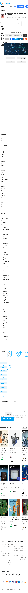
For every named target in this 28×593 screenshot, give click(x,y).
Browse (9, 414)
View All (25, 427)
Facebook (3, 574)
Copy (25, 35)
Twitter (6, 574)
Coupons (3, 557)
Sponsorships (17, 546)
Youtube (13, 574)
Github (3, 555)
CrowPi (22, 555)
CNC (22, 61)
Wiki (2, 551)
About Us (3, 544)
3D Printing (10, 61)
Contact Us (4, 546)
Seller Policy (17, 555)
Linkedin (9, 574)
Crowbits (22, 559)
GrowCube (23, 557)
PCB (10, 58)
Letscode (22, 561)
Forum (3, 548)
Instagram (16, 574)
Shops (2, 6)
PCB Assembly (22, 58)
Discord (19, 574)
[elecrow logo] (3, 3)
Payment (10, 551)
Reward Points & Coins (10, 558)
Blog (2, 550)
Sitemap (3, 553)
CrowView (22, 554)
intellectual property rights (10, 564)
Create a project (20, 7)
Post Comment (7, 418)
